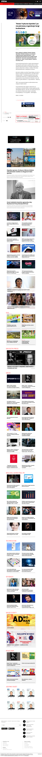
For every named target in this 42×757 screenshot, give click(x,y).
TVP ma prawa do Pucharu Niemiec (12, 418)
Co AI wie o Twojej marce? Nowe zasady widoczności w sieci (13, 224)
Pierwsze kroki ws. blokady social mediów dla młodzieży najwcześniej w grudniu (28, 554)
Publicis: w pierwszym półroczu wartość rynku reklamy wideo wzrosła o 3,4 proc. (28, 502)
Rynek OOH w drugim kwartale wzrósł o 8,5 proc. (28, 486)
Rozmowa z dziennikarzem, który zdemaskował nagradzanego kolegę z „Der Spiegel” (28, 607)
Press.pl (26, 743)
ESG (7, 313)
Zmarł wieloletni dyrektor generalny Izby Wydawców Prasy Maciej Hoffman (19, 203)
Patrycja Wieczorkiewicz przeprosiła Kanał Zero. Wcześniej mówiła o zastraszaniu (27, 224)
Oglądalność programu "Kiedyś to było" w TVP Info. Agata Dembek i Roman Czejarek (13, 256)
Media (8, 373)
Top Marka (26, 745)
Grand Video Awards (28, 747)
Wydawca (5, 743)
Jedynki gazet (11, 687)
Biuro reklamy (5, 744)
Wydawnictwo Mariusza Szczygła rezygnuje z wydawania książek (27, 434)
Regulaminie (27, 755)
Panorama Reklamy (28, 746)
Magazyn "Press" (27, 742)
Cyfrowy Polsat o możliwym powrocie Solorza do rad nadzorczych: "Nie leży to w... (28, 450)
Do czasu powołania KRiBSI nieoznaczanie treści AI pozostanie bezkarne (27, 570)
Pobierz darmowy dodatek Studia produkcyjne (12, 680)
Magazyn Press (12, 348)
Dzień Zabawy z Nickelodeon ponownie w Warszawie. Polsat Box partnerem (28, 402)
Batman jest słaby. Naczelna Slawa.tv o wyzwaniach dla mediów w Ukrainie (13, 590)
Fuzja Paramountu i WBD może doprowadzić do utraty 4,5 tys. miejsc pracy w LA (28, 256)
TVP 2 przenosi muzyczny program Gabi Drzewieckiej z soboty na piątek (28, 272)
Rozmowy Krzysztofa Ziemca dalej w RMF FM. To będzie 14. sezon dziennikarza (28, 418)
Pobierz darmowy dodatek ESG (28, 663)
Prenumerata (5, 745)
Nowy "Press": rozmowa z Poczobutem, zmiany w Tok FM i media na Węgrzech (28, 386)
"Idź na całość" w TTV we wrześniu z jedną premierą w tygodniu (13, 434)
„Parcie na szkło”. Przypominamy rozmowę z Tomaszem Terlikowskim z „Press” (27, 591)
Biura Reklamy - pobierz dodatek (27, 680)
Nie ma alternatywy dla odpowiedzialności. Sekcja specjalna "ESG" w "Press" (12, 502)
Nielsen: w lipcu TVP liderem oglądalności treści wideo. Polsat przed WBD (13, 450)
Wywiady (9, 577)
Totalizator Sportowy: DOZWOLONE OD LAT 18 (11, 326)
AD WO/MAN (10, 627)
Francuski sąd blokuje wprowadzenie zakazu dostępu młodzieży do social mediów (13, 570)
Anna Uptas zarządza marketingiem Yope (26, 534)
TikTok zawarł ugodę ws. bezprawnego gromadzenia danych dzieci (13, 240)
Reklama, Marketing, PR (15, 473)
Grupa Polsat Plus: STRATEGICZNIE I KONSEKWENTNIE (26, 342)
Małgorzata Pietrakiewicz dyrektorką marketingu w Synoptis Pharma (12, 518)
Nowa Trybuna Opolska (20, 100)
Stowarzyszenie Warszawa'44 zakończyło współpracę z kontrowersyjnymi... (13, 486)
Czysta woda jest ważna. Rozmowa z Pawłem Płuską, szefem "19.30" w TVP (12, 606)
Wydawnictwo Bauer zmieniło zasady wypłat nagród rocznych (28, 466)
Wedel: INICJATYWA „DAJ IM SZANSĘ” (27, 326)
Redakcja (5, 742)
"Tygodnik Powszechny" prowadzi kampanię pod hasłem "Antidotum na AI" (12, 466)
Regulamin (5, 748)
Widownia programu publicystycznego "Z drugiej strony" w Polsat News (13, 272)
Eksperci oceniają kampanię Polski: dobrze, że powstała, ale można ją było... (28, 518)
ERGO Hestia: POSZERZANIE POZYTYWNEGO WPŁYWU (12, 342)
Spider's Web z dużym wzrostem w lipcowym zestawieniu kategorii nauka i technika (13, 387)
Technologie (11, 541)
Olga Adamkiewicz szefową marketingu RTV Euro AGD (12, 534)
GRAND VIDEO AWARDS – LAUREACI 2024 (17, 645)
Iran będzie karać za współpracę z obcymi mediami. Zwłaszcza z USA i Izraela (13, 402)
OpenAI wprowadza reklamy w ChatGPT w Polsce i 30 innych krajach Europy (13, 554)
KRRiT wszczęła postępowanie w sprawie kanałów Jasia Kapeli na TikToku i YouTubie (28, 240)
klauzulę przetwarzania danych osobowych (11, 755)
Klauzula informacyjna (7, 749)
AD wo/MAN (26, 744)
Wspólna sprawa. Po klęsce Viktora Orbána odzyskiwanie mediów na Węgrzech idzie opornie (20, 171)
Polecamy (10, 651)
